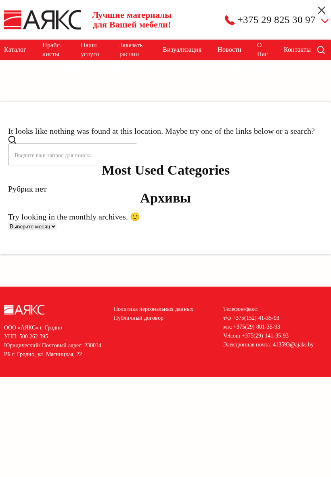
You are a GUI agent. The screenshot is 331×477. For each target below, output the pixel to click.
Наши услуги (90, 49)
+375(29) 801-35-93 (256, 327)
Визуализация (182, 49)
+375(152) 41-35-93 (256, 318)
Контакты (297, 49)
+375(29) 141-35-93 (265, 336)
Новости (229, 49)
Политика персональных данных (153, 309)
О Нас (262, 49)
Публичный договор (138, 318)
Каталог (15, 49)
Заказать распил (130, 49)
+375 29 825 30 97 (276, 19)
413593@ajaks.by (293, 345)
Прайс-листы (52, 49)
